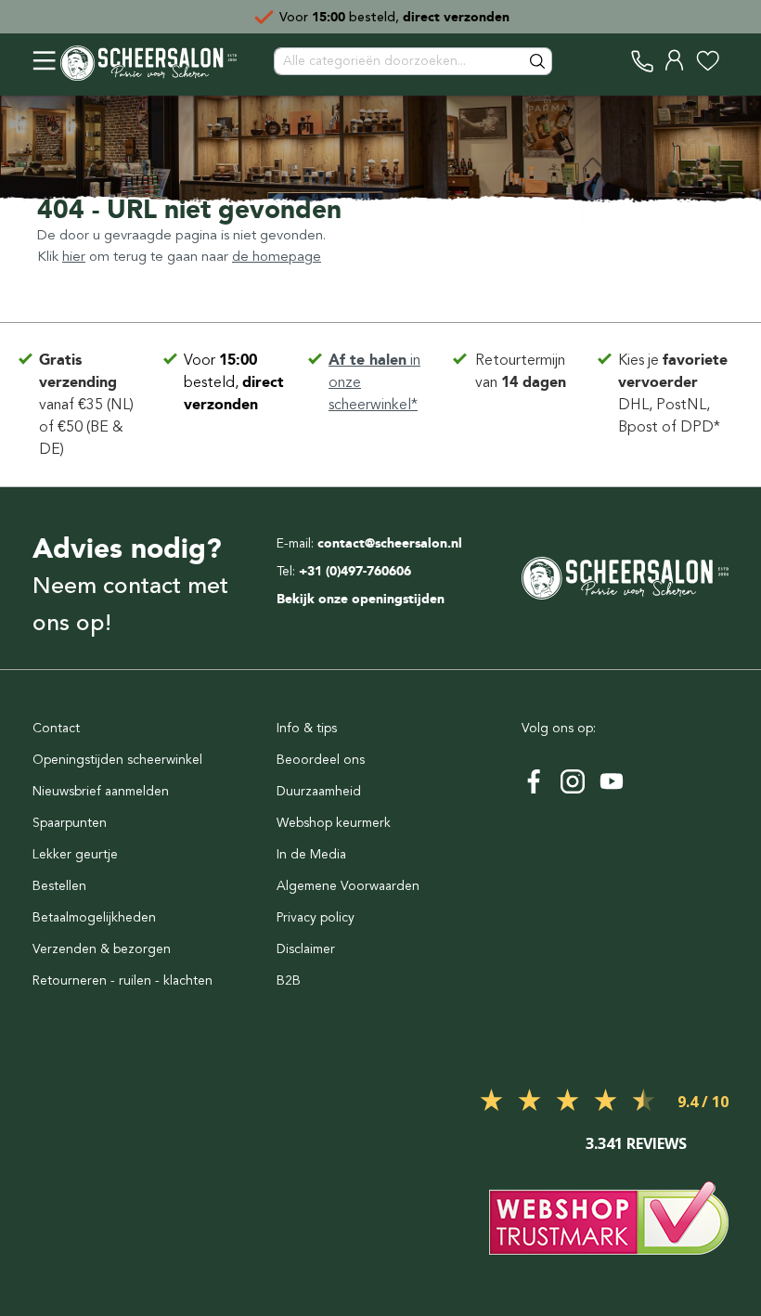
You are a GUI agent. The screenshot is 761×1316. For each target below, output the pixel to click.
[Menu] (44, 61)
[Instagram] (573, 781)
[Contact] (642, 61)
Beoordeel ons (321, 760)
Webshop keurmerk (334, 823)
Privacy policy (316, 917)
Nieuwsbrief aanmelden (100, 791)
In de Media (311, 854)
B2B (289, 980)
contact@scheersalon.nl (389, 543)
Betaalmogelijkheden (94, 917)
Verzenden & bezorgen (101, 949)
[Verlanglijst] (707, 61)
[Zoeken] (538, 61)
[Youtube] (612, 781)
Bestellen (59, 886)
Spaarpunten (69, 823)
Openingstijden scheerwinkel (117, 760)
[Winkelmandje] (728, 61)
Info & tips (307, 728)
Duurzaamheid (319, 791)
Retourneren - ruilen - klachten (122, 980)
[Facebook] (534, 781)
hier (73, 256)
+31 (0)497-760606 (355, 571)
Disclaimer (306, 949)
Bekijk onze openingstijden (361, 599)
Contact (56, 728)
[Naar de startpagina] (148, 61)
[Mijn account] (675, 61)
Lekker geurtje (75, 854)
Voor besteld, (234, 382)
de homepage (276, 256)
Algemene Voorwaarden (348, 886)
